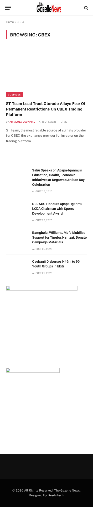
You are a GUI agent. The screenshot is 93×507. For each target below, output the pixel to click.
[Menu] (8, 7)
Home (10, 22)
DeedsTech (56, 495)
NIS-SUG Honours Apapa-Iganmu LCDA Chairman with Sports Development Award (57, 208)
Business (14, 94)
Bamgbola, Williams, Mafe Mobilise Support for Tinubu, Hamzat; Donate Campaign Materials (59, 237)
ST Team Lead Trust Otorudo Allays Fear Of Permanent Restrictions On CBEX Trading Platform (45, 109)
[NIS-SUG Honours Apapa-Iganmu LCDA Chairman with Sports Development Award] (17, 209)
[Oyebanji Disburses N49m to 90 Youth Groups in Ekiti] (17, 267)
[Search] (85, 7)
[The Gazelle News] (49, 7)
